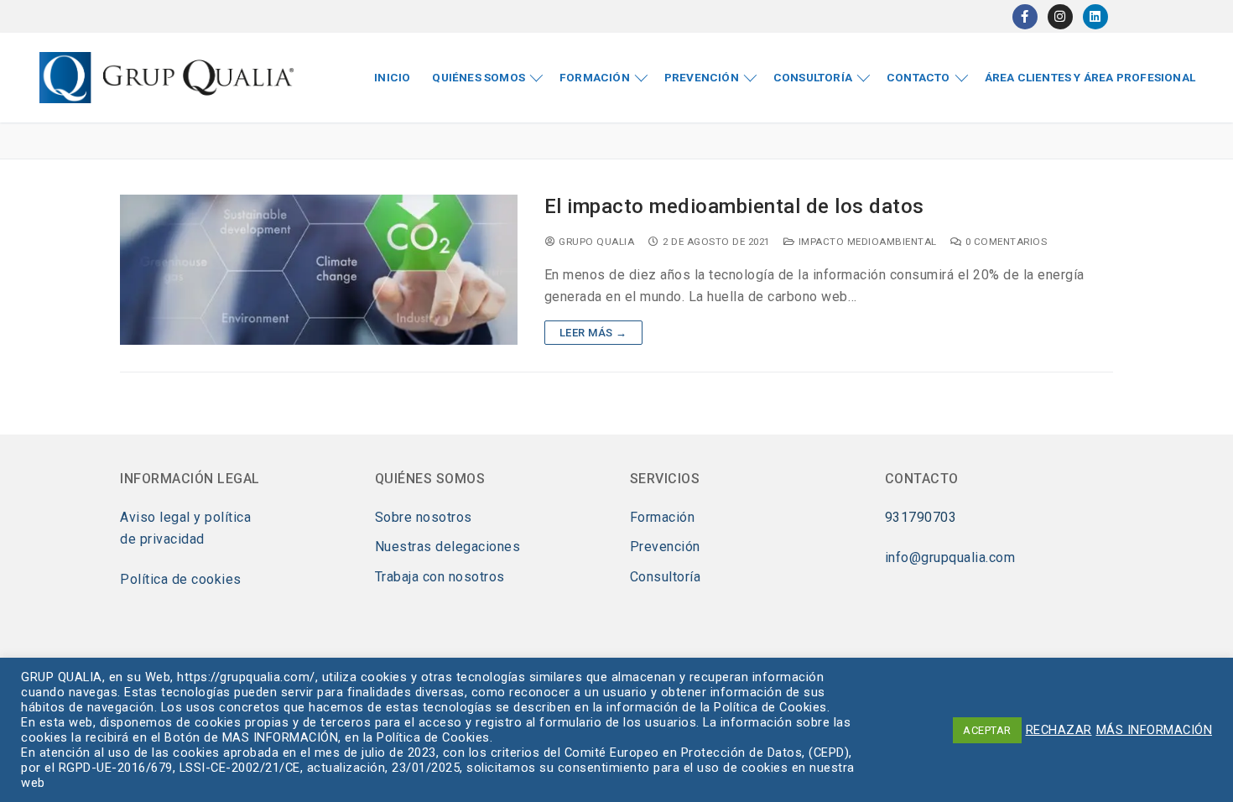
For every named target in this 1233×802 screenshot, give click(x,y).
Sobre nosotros (423, 517)
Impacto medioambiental (866, 241)
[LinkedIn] (1095, 16)
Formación (662, 517)
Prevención (665, 547)
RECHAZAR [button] (1059, 729)
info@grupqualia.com (950, 557)
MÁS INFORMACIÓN (1154, 729)
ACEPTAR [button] (987, 730)
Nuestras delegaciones (448, 547)
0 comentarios (1004, 241)
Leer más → (593, 332)
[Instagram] (1060, 16)
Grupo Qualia (595, 241)
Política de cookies (181, 579)
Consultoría (665, 577)
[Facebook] (1025, 16)
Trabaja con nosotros (440, 577)
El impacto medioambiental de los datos (734, 206)
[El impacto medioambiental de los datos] (319, 270)
